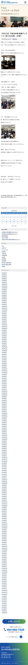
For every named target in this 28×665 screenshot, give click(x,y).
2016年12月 (4, 479)
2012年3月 (4, 585)
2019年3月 (4, 430)
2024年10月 (4, 310)
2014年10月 (4, 527)
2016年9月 (4, 485)
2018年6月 (4, 446)
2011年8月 (4, 598)
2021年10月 (4, 372)
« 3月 (12, 226)
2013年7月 (4, 555)
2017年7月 (4, 466)
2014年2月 (4, 542)
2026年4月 (4, 280)
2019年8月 (4, 420)
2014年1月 (4, 544)
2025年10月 (4, 287)
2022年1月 (4, 367)
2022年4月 (4, 361)
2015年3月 (4, 518)
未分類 (3, 257)
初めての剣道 (5, 237)
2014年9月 (4, 529)
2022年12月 (4, 346)
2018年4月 (4, 450)
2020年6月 (4, 402)
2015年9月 (4, 507)
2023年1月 (4, 345)
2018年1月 (4, 455)
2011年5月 (4, 603)
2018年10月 (4, 439)
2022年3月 (4, 363)
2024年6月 (4, 313)
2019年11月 (4, 415)
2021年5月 (4, 381)
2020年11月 (4, 393)
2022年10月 (4, 350)
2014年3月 (4, 540)
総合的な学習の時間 (6, 262)
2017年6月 (4, 468)
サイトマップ (15, 663)
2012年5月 (4, 581)
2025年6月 (4, 295)
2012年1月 (4, 588)
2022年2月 (4, 365)
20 (14, 221)
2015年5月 (4, 514)
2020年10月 (4, 394)
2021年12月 (4, 369)
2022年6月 (4, 358)
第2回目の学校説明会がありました (10, 232)
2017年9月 (4, 463)
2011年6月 (4, 601)
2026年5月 (4, 278)
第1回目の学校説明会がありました (10, 234)
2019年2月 (4, 431)
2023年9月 (4, 330)
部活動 (3, 266)
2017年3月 (4, 474)
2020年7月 (4, 400)
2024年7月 (4, 311)
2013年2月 (4, 564)
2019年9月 (4, 418)
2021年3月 (4, 385)
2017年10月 (4, 461)
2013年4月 (4, 561)
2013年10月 (4, 549)
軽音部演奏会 (5, 236)
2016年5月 (4, 492)
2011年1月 (4, 610)
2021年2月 (4, 387)
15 (21, 219)
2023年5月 (4, 337)
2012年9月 (4, 574)
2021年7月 (4, 378)
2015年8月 (4, 509)
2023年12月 (4, 324)
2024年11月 (4, 308)
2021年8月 (4, 376)
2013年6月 (4, 557)
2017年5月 (4, 470)
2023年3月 (4, 341)
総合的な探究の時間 (6, 264)
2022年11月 (4, 348)
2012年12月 (4, 568)
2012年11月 (4, 570)
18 (6, 221)
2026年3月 (4, 282)
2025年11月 (4, 286)
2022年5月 (4, 359)
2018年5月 (4, 448)
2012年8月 (4, 575)
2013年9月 (4, 551)
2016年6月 (4, 490)
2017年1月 (4, 478)
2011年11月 (4, 592)
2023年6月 (4, 335)
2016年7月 (4, 489)
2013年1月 (4, 566)
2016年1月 (4, 500)
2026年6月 (4, 276)
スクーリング (5, 249)
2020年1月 (4, 411)
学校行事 (14, 39)
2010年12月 (4, 612)
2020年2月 (4, 409)
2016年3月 (4, 496)
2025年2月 (4, 302)
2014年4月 (4, 538)
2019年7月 (4, 422)
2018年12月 (4, 435)
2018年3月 (4, 452)
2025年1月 (4, 304)
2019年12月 (4, 413)
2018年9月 (4, 441)
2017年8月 (4, 465)
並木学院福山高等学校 (10, 648)
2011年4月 (4, 605)
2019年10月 (4, 417)
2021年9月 (4, 374)
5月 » (15, 226)
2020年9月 (4, 396)
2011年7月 (4, 599)
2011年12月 (4, 590)
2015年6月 (4, 513)
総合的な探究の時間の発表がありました (11, 239)
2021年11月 (4, 370)
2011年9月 (4, 596)
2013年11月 (4, 548)
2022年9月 (4, 352)
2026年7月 (4, 274)
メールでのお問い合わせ (12, 637)
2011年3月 (4, 607)
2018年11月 (4, 437)
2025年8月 (4, 291)
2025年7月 (4, 293)
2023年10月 (4, 328)
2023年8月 (4, 332)
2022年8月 (4, 354)
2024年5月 (4, 315)
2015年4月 (4, 516)
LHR (3, 246)
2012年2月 (4, 586)
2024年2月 (4, 321)
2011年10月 (4, 594)
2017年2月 (4, 476)
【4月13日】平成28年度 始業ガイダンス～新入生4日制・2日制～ (14, 34)
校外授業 (4, 259)
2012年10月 (4, 572)
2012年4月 (4, 583)
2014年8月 (4, 531)
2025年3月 (4, 300)
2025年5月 (4, 297)
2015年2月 (4, 520)
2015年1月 (4, 522)
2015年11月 (4, 503)
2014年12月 (4, 524)
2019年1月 (4, 433)
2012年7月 (4, 577)
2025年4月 (4, 298)
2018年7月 (4, 444)
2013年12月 (4, 546)
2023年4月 (4, 339)
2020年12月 (4, 391)
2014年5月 (4, 537)
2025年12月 (4, 284)
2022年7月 (4, 356)
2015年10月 (4, 505)
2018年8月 (4, 442)
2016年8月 (4, 487)
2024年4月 (4, 317)
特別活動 (4, 260)
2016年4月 (4, 494)
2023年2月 (4, 343)
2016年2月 (4, 498)
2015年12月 (4, 501)
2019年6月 (4, 424)
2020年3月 (4, 407)
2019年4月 (4, 428)
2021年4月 (4, 383)
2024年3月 (4, 319)
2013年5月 (4, 559)
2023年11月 (4, 326)
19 (10, 221)
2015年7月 (4, 511)
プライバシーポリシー (5, 663)
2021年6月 (4, 380)
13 (14, 219)
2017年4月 (4, 472)
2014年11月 (4, 526)
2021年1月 (4, 389)
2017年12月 (4, 457)
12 (10, 219)
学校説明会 (4, 255)
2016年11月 (4, 481)
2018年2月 (4, 454)
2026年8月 (4, 273)
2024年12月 (4, 306)
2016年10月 (4, 483)
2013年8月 (4, 553)
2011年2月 (4, 609)
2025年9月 (4, 289)
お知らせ (4, 248)
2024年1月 (4, 322)
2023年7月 (4, 334)
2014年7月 (4, 533)
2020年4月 (4, 406)
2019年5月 (4, 426)
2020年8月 (4, 398)
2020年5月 (4, 404)
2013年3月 (4, 562)
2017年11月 (4, 459)
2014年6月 (4, 535)
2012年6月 (4, 579)
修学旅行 (4, 251)
